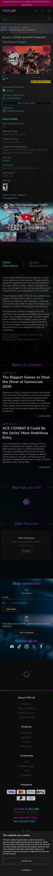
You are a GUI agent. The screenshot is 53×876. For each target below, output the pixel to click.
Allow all (26, 861)
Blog (27, 762)
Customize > (26, 870)
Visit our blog (26, 632)
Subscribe (11, 609)
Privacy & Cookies (26, 713)
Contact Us (26, 775)
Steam (10, 90)
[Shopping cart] (42, 10)
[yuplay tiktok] (19, 646)
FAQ (26, 771)
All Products (26, 733)
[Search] (49, 18)
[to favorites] (45, 77)
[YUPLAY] (9, 11)
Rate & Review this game (14, 41)
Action (25, 27)
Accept (17, 603)
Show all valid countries (26, 103)
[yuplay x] (34, 646)
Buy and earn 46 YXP (40, 82)
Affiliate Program (26, 766)
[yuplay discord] (12, 646)
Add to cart (36, 77)
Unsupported (9, 198)
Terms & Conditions (20, 603)
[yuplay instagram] (26, 646)
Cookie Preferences (26, 717)
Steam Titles (26, 746)
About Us (26, 704)
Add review (26, 551)
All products (14, 27)
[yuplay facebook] (41, 646)
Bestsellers (26, 737)
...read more (44, 415)
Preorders (26, 742)
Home (4, 27)
